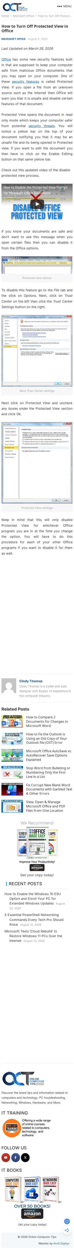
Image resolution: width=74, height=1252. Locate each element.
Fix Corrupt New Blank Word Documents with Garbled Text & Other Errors (49, 789)
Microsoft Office (23, 15)
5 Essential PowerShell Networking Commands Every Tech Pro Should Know (34, 919)
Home (5, 15)
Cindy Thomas (31, 681)
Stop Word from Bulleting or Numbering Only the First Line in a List (48, 772)
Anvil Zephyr (61, 1243)
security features (25, 81)
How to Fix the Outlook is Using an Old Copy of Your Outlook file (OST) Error (46, 738)
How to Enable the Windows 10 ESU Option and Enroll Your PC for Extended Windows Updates (33, 898)
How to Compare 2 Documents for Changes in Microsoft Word (47, 721)
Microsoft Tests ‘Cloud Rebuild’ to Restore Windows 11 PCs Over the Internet (33, 936)
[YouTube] (5, 1157)
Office (6, 59)
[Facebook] (15, 1157)
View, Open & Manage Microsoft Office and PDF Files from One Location (45, 806)
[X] (25, 1157)
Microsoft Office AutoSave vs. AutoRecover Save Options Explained (49, 755)
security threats (42, 126)
